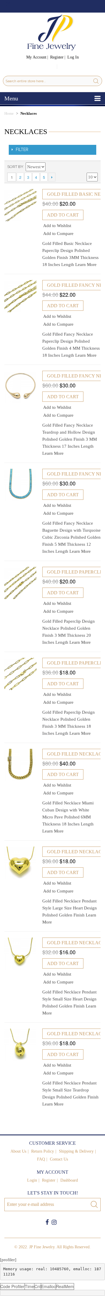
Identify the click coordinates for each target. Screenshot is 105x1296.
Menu (11, 98)
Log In (73, 57)
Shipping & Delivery (76, 1151)
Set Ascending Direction (51, 166)
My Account (36, 57)
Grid (83, 166)
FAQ (41, 1159)
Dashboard (69, 1180)
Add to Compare (58, 233)
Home (9, 113)
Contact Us (59, 1159)
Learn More (86, 264)
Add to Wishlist (57, 225)
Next (51, 177)
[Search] (96, 81)
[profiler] (8, 1259)
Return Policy (42, 1151)
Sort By (15, 166)
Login (32, 1180)
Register (57, 57)
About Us (18, 1151)
